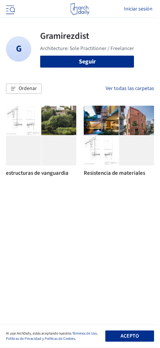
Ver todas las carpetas (130, 88)
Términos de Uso (84, 333)
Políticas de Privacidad (23, 338)
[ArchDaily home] (79, 9)
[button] (24, 89)
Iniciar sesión (138, 9)
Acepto (130, 336)
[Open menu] (9, 9)
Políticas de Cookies (60, 338)
